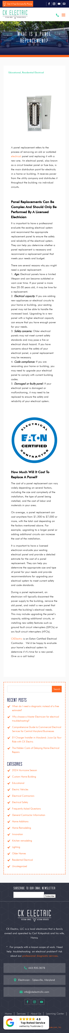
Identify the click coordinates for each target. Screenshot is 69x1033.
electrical (16, 156)
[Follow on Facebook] (48, 3)
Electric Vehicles (20, 789)
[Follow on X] (63, 3)
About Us (36, 1013)
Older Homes (19, 853)
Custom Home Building (24, 776)
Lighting (16, 847)
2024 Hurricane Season (24, 770)
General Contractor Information (28, 815)
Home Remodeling (21, 827)
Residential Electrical (33, 72)
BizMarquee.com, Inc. (52, 1027)
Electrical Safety (20, 802)
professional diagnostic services (40, 955)
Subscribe (49, 896)
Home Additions (20, 821)
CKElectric (16, 638)
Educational (15, 72)
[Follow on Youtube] (58, 3)
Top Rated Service (33, 1023)
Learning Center (55, 1013)
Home (8, 1013)
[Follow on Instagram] (53, 3)
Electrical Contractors (23, 795)
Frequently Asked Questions (26, 808)
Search (57, 689)
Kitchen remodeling (22, 840)
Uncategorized (19, 866)
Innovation (17, 834)
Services (21, 1013)
